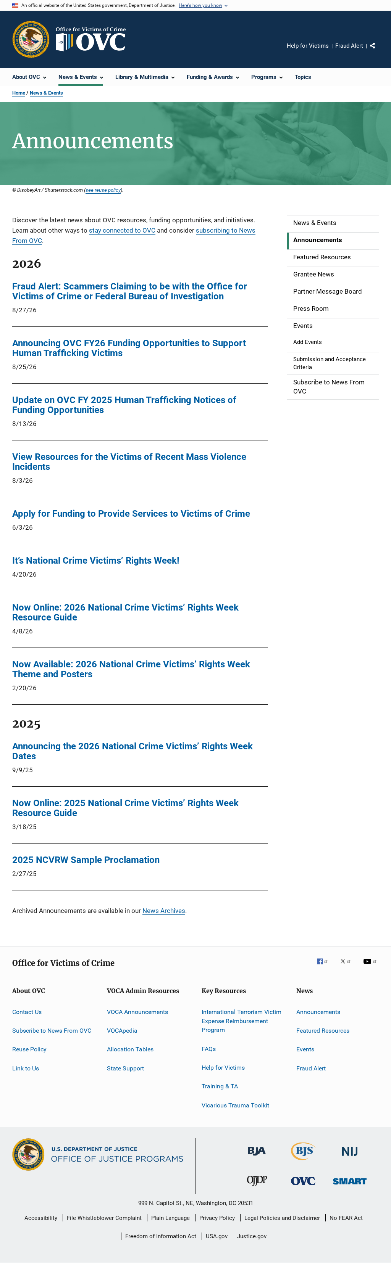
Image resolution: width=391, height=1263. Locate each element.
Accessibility (40, 1218)
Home (18, 93)
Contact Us (27, 1012)
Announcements (318, 1012)
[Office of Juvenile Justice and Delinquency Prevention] (257, 1187)
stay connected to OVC (122, 230)
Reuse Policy (29, 1049)
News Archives (163, 910)
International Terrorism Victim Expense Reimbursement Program (241, 1021)
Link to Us (25, 1068)
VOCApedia (122, 1030)
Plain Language (170, 1218)
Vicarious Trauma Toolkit (235, 1105)
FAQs (209, 1048)
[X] (348, 966)
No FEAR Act (346, 1218)
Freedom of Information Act (160, 1236)
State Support (125, 1068)
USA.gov (217, 1236)
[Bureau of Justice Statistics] (303, 1161)
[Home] (94, 39)
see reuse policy (103, 189)
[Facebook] (325, 966)
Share (379, 51)
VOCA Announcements (137, 1012)
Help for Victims (308, 45)
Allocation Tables (130, 1049)
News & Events (46, 93)
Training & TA (220, 1086)
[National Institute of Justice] (349, 1157)
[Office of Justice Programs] (31, 39)
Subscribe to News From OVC (51, 1030)
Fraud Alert (349, 45)
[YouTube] (371, 966)
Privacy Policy (217, 1218)
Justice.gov (252, 1236)
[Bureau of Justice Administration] (257, 1157)
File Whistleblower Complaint (104, 1218)
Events (305, 1049)
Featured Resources (322, 1030)
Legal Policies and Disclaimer (282, 1218)
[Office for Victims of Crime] (303, 1186)
